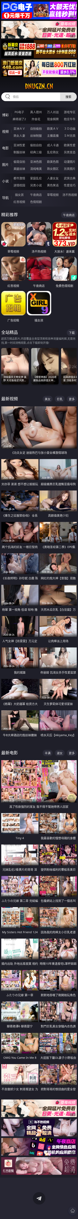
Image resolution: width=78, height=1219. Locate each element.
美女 (48, 399)
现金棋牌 (53, 119)
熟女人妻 (19, 136)
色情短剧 (36, 202)
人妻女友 (53, 178)
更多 (72, 399)
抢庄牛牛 (70, 119)
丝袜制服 (36, 136)
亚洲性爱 (19, 145)
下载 (72, 333)
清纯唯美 (36, 169)
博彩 (5, 115)
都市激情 (19, 178)
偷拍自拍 (36, 145)
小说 (5, 181)
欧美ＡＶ (53, 128)
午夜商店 (36, 195)
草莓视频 (53, 195)
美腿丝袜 (19, 169)
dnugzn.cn (39, 86)
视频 (5, 131)
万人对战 (53, 112)
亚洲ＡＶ (19, 128)
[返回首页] (72, 1211)
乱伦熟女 (53, 152)
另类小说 (36, 185)
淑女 (60, 753)
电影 (5, 148)
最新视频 (9, 399)
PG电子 (19, 112)
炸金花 (36, 119)
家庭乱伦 (36, 178)
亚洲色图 (36, 162)
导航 (5, 197)
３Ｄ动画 (70, 128)
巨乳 (60, 399)
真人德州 (36, 112)
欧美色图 (53, 162)
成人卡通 (53, 145)
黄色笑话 (53, 185)
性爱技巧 (70, 185)
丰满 (48, 753)
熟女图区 (53, 169)
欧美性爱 (70, 145)
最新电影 (9, 753)
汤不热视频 (69, 195)
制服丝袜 (19, 152)
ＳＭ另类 (70, 136)
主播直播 (53, 136)
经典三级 (36, 152)
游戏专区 (70, 112)
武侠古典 (70, 178)
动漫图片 (70, 162)
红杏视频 (19, 202)
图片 (5, 164)
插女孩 (19, 195)
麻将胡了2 (19, 119)
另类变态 (70, 152)
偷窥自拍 (19, 162)
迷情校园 (19, 185)
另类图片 (70, 169)
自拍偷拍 (36, 128)
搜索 (68, 97)
